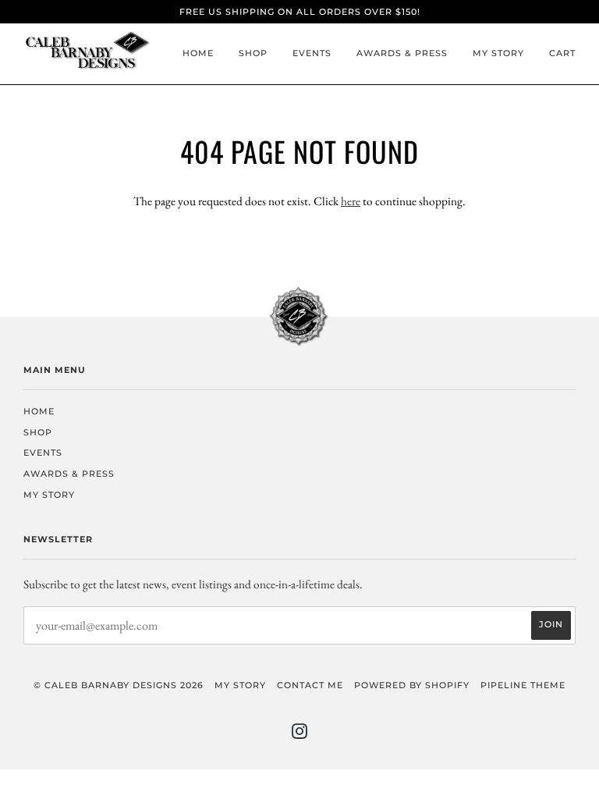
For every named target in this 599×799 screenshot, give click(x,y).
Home (198, 53)
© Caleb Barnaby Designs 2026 (119, 685)
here (350, 201)
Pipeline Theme (522, 685)
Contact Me (310, 685)
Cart (562, 53)
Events (311, 53)
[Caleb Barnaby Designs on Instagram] (300, 734)
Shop (253, 53)
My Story (498, 53)
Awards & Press (402, 53)
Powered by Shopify (412, 685)
